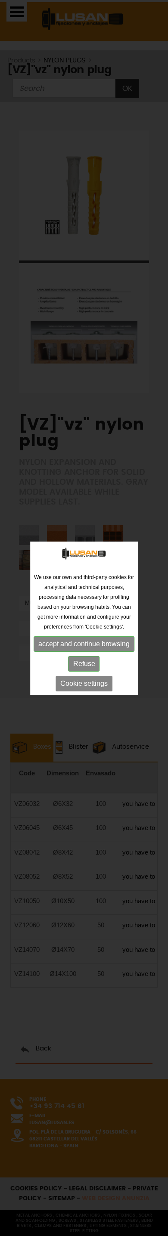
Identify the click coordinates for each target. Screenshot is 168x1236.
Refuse (84, 663)
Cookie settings (84, 683)
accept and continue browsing (84, 643)
